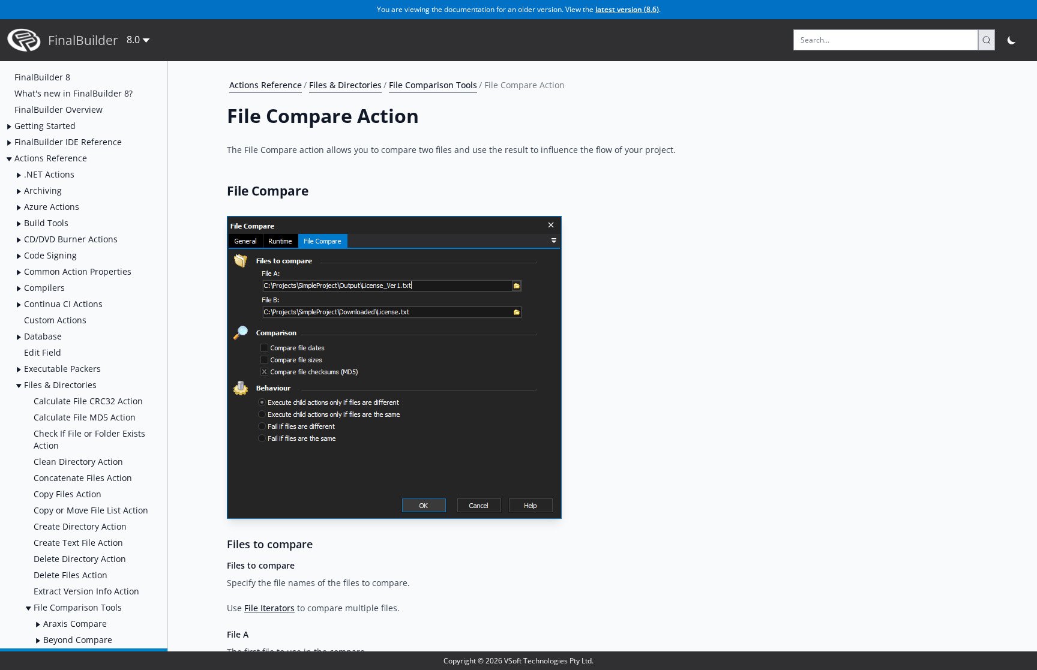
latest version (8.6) (627, 9)
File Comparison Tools (433, 85)
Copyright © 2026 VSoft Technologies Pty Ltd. (518, 661)
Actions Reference (265, 85)
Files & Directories (345, 85)
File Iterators (269, 608)
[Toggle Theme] (1012, 39)
